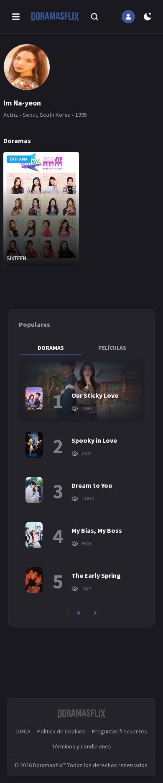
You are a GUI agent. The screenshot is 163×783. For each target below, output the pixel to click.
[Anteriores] (68, 613)
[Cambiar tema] (147, 16)
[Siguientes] (95, 613)
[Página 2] (84, 613)
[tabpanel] (81, 488)
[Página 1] (78, 613)
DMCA (23, 731)
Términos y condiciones (81, 746)
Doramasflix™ (49, 765)
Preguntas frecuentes (119, 731)
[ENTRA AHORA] (128, 16)
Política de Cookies (61, 731)
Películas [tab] (112, 347)
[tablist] (81, 347)
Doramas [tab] (51, 347)
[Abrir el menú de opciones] (15, 16)
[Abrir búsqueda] (94, 16)
